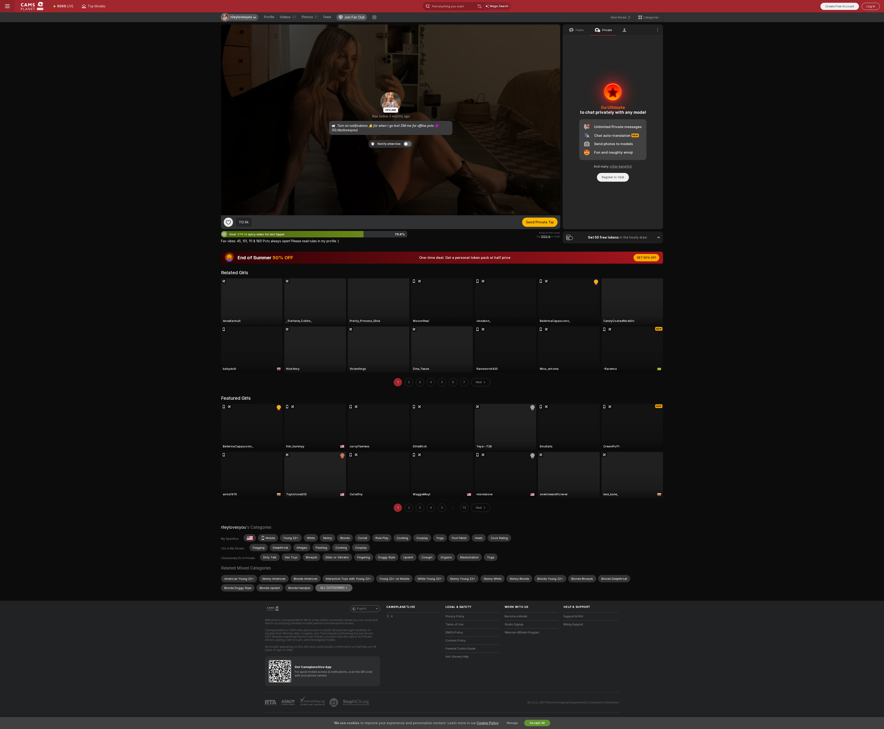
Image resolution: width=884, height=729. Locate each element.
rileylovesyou (233, 527)
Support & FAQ (573, 616)
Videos (288, 17)
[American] (250, 538)
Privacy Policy (454, 616)
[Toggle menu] (7, 6)
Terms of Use (454, 624)
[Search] (479, 6)
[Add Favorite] (228, 222)
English (361, 608)
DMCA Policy (454, 632)
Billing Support (573, 624)
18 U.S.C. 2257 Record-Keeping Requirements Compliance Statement (573, 702)
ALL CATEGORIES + (334, 587)
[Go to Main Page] (32, 6)
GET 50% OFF (646, 257)
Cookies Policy (455, 640)
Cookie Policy (487, 723)
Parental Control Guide (460, 648)
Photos (310, 17)
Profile (269, 17)
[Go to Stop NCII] (356, 702)
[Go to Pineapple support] (334, 702)
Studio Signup (514, 624)
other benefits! (621, 166)
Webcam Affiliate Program (522, 632)
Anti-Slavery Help (457, 656)
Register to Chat (613, 177)
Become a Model (516, 616)
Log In (871, 6)
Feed (327, 17)
